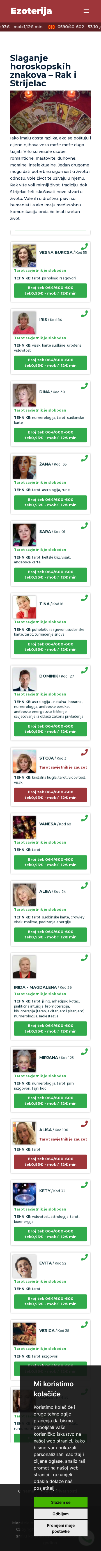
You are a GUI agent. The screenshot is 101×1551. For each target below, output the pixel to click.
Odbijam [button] (60, 1513)
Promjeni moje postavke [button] (61, 1528)
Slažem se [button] (60, 1502)
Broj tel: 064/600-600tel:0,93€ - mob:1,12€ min (50, 285)
